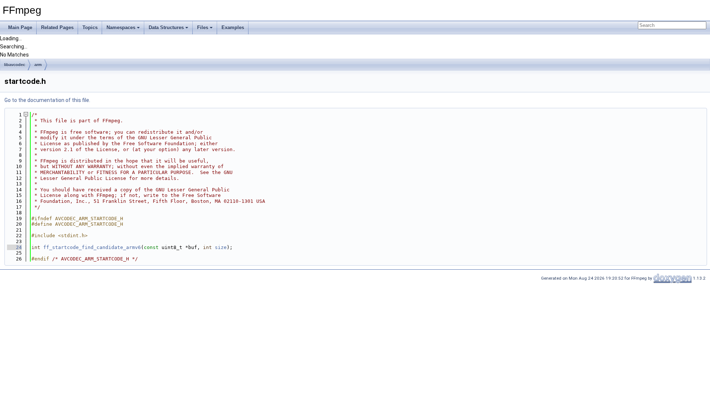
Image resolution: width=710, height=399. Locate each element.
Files (202, 27)
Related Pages (57, 27)
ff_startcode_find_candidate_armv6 (92, 247)
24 (14, 247)
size (221, 247)
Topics (90, 27)
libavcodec (14, 64)
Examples (233, 27)
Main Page (20, 27)
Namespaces (120, 27)
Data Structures (166, 27)
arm (38, 64)
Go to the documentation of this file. (47, 100)
